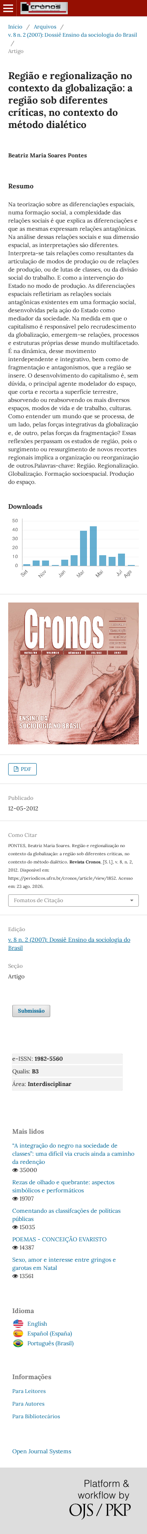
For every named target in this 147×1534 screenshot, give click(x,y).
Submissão (31, 1010)
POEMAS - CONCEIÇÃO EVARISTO (59, 1239)
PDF (25, 769)
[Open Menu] (8, 8)
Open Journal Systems (41, 1451)
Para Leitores (29, 1391)
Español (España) (49, 1333)
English (37, 1323)
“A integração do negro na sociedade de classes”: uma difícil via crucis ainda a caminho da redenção (73, 1153)
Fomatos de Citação (38, 900)
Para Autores (28, 1403)
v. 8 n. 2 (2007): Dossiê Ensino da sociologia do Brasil (72, 34)
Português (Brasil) (50, 1343)
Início (15, 26)
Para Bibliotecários (36, 1416)
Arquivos (45, 26)
